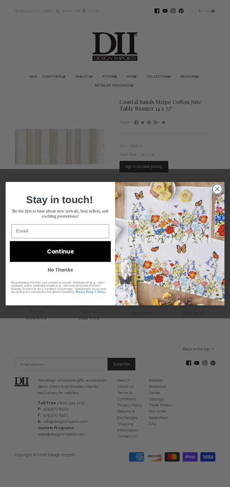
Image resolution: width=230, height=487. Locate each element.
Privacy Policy (84, 291)
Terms (101, 291)
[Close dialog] (217, 189)
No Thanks (60, 269)
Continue (60, 251)
